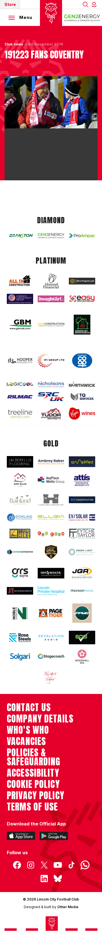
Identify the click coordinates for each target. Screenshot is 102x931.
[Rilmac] (20, 396)
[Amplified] (82, 461)
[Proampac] (82, 235)
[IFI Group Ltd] (51, 360)
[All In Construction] (20, 280)
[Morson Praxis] (82, 591)
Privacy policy (35, 795)
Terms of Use (32, 806)
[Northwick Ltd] (82, 384)
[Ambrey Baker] (51, 462)
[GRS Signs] (20, 573)
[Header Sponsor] (82, 17)
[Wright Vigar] (51, 677)
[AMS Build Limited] (20, 480)
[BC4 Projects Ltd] (82, 281)
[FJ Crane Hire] (20, 533)
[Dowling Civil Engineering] (20, 517)
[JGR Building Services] (82, 573)
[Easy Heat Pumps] (82, 298)
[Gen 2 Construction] (51, 324)
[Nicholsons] (51, 384)
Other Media (67, 907)
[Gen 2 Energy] (51, 235)
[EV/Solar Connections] (82, 517)
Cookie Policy (33, 784)
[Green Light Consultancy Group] (82, 552)
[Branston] (20, 235)
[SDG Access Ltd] (82, 637)
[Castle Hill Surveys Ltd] (51, 499)
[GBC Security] (51, 552)
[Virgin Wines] (82, 414)
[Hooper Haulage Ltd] (20, 360)
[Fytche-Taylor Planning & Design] (82, 533)
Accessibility (33, 772)
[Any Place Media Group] (51, 480)
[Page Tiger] (51, 613)
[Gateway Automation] (20, 552)
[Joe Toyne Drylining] (20, 591)
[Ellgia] (51, 517)
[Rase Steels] (20, 637)
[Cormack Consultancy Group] (20, 299)
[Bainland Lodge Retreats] (20, 500)
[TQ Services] (82, 397)
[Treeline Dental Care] (20, 413)
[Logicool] (20, 384)
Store (10, 4)
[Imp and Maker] (51, 573)
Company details (40, 718)
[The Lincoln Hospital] (51, 590)
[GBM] (20, 324)
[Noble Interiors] (20, 613)
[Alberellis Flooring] (20, 462)
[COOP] (82, 360)
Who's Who (28, 730)
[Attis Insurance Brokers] (82, 480)
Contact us (29, 707)
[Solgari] (20, 656)
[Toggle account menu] (95, 4)
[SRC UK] (51, 396)
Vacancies (26, 741)
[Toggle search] (85, 4)
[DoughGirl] (51, 299)
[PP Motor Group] (82, 613)
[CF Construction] (82, 499)
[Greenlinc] (82, 324)
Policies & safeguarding (34, 757)
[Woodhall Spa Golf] (82, 657)
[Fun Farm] (51, 533)
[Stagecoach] (51, 656)
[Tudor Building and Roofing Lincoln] (51, 413)
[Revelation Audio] (51, 637)
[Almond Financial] (51, 281)
